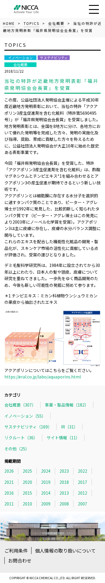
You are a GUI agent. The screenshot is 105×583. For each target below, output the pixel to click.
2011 (9, 504)
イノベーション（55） (25, 416)
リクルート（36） (21, 437)
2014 (45, 493)
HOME (9, 23)
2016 (9, 493)
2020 (27, 482)
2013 (64, 493)
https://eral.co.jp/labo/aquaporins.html (42, 377)
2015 (27, 493)
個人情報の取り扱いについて (65, 550)
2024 (45, 471)
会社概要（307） (20, 405)
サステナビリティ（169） (28, 427)
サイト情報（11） (63, 437)
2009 (45, 504)
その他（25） (16, 449)
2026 (9, 471)
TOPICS (31, 23)
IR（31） (69, 427)
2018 (64, 482)
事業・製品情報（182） (67, 405)
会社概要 (56, 23)
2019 (45, 482)
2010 (27, 504)
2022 (82, 471)
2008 (64, 504)
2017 (82, 482)
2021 (9, 482)
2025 (27, 471)
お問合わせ (20, 560)
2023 (64, 471)
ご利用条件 (16, 550)
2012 (82, 493)
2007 (82, 504)
